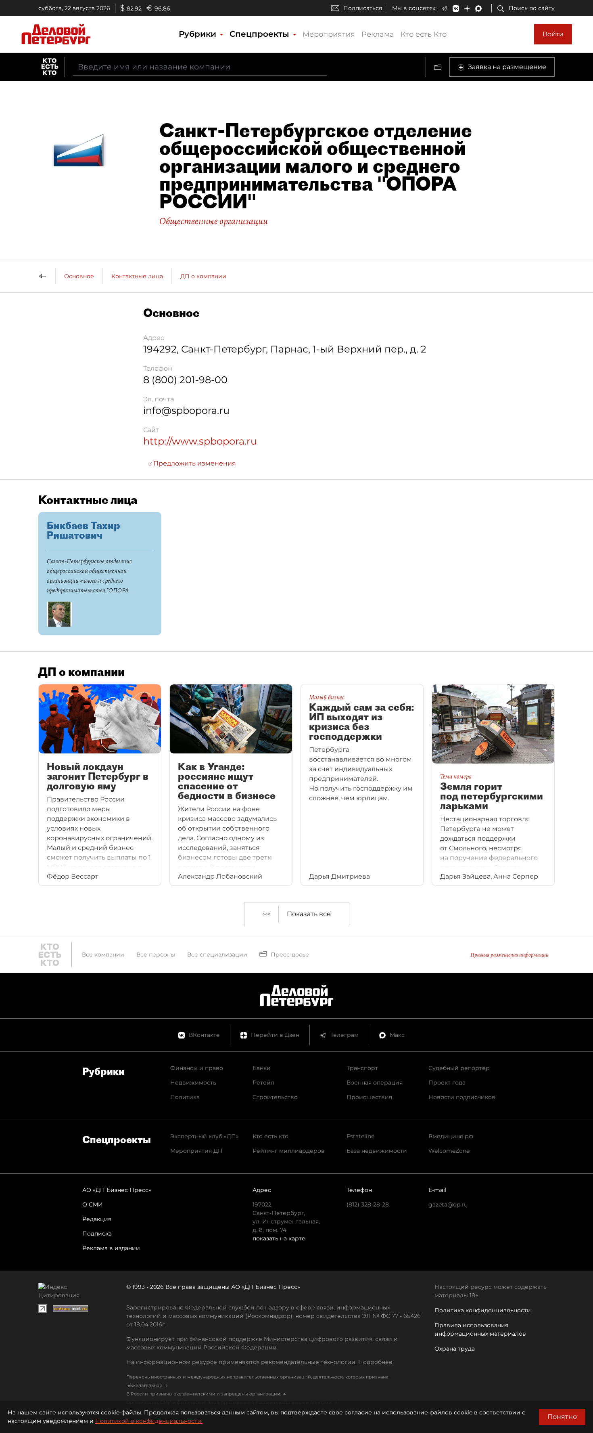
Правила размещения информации (509, 955)
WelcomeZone (449, 1150)
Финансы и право (196, 1068)
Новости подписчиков (461, 1097)
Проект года (447, 1082)
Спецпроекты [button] (261, 34)
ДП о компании (203, 276)
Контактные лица (137, 276)
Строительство (275, 1097)
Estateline (360, 1136)
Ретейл (263, 1082)
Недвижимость (193, 1082)
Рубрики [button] (199, 34)
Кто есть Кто (424, 34)
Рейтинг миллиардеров (289, 1150)
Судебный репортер (459, 1068)
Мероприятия (329, 34)
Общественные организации (213, 220)
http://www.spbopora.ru (200, 441)
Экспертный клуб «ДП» (204, 1136)
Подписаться (362, 8)
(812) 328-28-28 (368, 1204)
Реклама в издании (111, 1248)
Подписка (97, 1233)
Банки (262, 1068)
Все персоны (155, 954)
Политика (185, 1097)
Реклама (377, 34)
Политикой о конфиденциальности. (149, 1421)
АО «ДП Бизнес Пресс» (116, 1190)
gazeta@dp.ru (448, 1204)
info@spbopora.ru (186, 410)
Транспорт (362, 1068)
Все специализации (217, 954)
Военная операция (375, 1082)
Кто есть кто (270, 1136)
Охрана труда (454, 1348)
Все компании (103, 954)
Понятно (562, 1416)
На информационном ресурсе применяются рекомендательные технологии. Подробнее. (260, 1362)
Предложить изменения (194, 463)
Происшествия (369, 1097)
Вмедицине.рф (450, 1136)
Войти (553, 34)
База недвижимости (377, 1150)
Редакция (96, 1219)
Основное (79, 276)
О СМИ (92, 1204)
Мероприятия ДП (196, 1150)
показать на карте (279, 1238)
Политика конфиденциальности (482, 1310)
